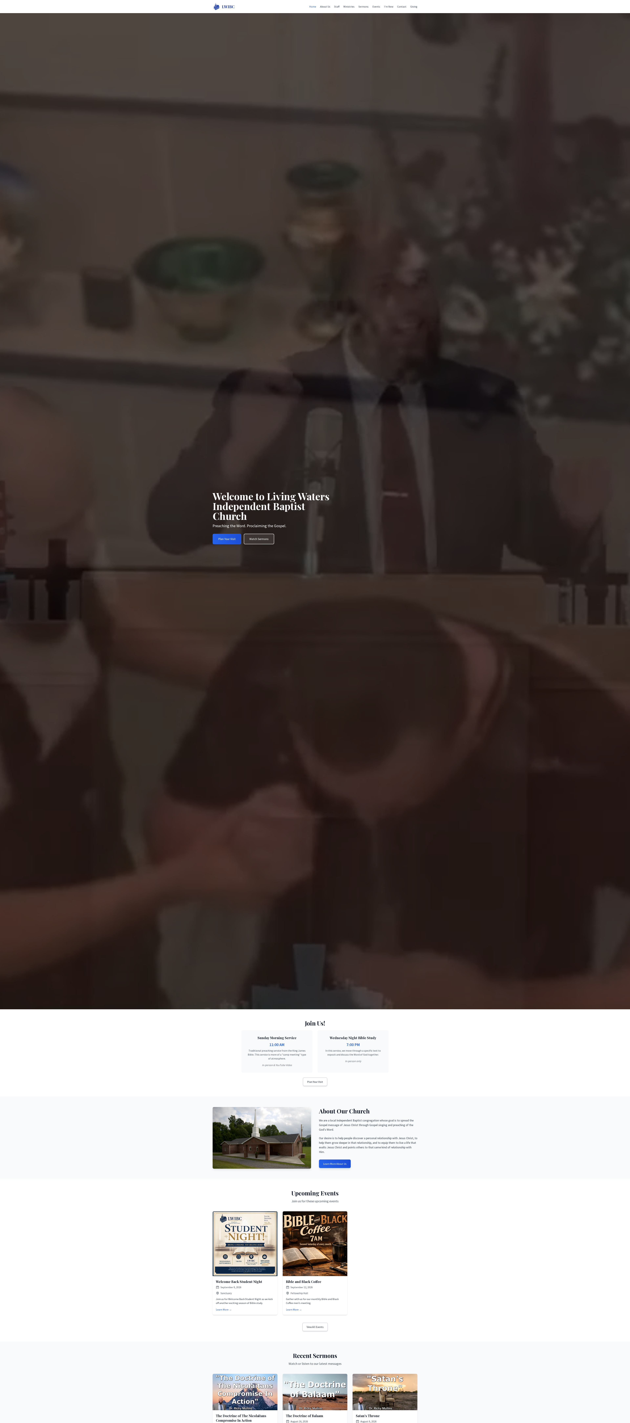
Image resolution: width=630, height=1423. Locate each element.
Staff (336, 6)
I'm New (388, 6)
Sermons (363, 6)
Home (312, 6)
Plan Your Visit (227, 539)
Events (376, 6)
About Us (325, 6)
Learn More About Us (334, 1163)
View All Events (315, 1327)
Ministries (349, 6)
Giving (413, 6)
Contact (401, 6)
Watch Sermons (259, 539)
